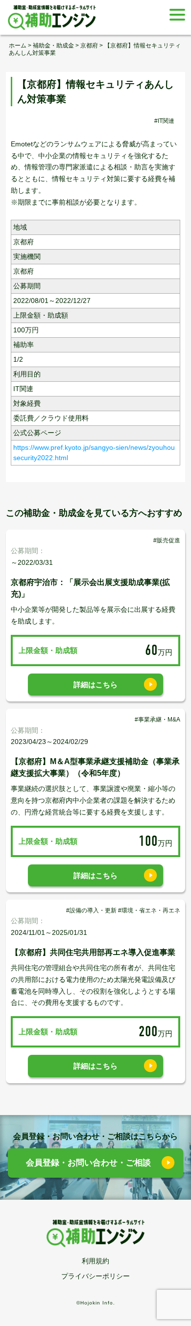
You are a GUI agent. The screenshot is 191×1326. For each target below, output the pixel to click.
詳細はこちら (95, 684)
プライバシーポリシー (95, 1276)
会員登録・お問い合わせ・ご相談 (88, 1162)
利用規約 (95, 1261)
